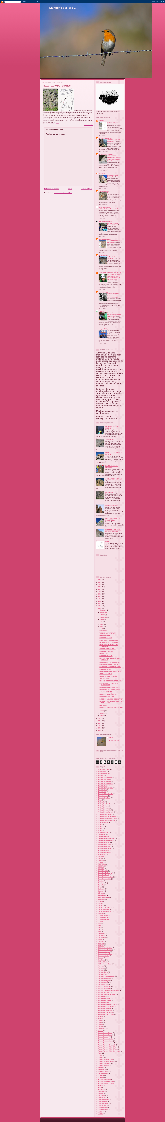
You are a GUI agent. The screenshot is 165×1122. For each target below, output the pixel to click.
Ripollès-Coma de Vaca (105, 1059)
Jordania (101, 933)
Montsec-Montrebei (104, 986)
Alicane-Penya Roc (104, 773)
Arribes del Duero (103, 832)
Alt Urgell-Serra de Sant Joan (107, 818)
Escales (100, 905)
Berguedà (101, 856)
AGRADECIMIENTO (105, 692)
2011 (100, 723)
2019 (100, 596)
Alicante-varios (103, 796)
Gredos (100, 921)
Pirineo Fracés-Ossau (105, 1035)
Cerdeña (101, 885)
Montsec (101, 970)
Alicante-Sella (102, 790)
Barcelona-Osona (103, 850)
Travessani (101, 1089)
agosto (102, 619)
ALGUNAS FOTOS (105, 669)
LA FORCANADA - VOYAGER (108, 642)
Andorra (100, 828)
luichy (111, 737)
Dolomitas (101, 899)
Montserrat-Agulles (104, 998)
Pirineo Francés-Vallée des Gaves (109, 1051)
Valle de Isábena (103, 1103)
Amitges (100, 826)
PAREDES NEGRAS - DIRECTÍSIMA (110, 671)
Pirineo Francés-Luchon (105, 1043)
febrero (102, 713)
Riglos (100, 1055)
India (99, 923)
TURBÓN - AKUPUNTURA (107, 633)
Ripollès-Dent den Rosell (106, 1061)
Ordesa (100, 1026)
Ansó (99, 830)
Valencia (100, 1093)
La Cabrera (101, 935)
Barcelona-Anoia (103, 836)
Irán (99, 925)
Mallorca (101, 946)
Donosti (100, 901)
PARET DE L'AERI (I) (105, 656)
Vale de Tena (102, 1091)
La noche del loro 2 (62, 7)
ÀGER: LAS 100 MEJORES (113, 479)
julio (101, 622)
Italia (99, 927)
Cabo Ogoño (102, 864)
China (100, 887)
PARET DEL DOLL (105, 635)
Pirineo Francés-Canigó (105, 1039)
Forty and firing (103, 329)
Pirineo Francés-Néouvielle (106, 1045)
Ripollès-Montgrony (104, 1063)
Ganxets (101, 120)
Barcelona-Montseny (104, 848)
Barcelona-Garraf (103, 842)
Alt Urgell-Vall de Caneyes (106, 820)
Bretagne (101, 860)
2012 (100, 721)
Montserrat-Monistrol (105, 1010)
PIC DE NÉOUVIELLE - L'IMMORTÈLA (112, 519)
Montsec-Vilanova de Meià (106, 994)
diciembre (103, 610)
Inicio (70, 189)
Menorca (101, 966)
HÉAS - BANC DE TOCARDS (108, 640)
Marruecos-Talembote (105, 954)
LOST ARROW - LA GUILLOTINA (109, 662)
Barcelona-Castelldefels (106, 840)
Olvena (100, 1020)
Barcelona (101, 834)
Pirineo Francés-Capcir (105, 1041)
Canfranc (101, 867)
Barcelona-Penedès (104, 852)
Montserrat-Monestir (104, 1008)
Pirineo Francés (88, 125)
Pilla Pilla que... (103, 292)
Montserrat (101, 996)
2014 (100, 608)
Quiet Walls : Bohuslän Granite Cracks (110, 208)
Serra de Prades (103, 1071)
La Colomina (102, 937)
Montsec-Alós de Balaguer (106, 976)
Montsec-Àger (102, 974)
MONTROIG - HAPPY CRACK (108, 664)
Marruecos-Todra (103, 956)
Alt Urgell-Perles (103, 808)
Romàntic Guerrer (104, 191)
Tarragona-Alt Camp (104, 1079)
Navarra (100, 1018)
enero (102, 715)
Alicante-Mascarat (104, 779)
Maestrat (101, 943)
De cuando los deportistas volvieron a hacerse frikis (114, 314)
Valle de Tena (102, 1105)
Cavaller (100, 881)
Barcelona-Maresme (104, 844)
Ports (100, 1053)
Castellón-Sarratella (104, 879)
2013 (100, 718)
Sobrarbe (101, 1075)
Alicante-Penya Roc (104, 781)
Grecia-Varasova (103, 919)
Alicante (100, 775)
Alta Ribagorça (103, 822)
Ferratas (101, 913)
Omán (100, 1022)
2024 (100, 584)
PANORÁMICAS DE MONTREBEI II (110, 687)
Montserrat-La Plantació (105, 1006)
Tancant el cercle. (112, 193)
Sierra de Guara (103, 1073)
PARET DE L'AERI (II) (106, 651)
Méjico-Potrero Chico (105, 964)
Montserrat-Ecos (103, 1002)
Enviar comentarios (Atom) (63, 193)
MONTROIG (103, 630)
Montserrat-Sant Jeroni (105, 1012)
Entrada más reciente (51, 189)
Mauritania (101, 960)
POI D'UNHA (103, 705)
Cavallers (101, 883)
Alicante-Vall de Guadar (105, 794)
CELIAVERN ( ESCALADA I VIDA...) (110, 272)
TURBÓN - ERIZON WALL (107, 648)
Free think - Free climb (106, 221)
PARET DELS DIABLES (106, 696)
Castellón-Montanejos (105, 873)
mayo (102, 626)
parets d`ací (102, 173)
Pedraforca (101, 1028)
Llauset (100, 941)
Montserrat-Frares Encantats (107, 1004)
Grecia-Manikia (103, 917)
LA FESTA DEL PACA (105, 138)
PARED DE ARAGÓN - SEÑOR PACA (111, 699)
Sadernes (101, 1067)
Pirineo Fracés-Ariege (105, 1033)
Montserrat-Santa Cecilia (106, 1014)
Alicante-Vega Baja (104, 798)
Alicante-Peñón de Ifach (105, 783)
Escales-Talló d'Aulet (104, 911)
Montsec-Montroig (104, 988)
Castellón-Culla (103, 871)
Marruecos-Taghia (104, 952)
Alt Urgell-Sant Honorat (105, 814)
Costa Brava (102, 895)
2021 (100, 591)
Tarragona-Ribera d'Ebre (106, 1083)
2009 (100, 728)
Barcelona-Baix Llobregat (106, 838)
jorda (99, 931)
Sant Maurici (102, 1069)
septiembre (103, 617)
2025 (100, 582)
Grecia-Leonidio (103, 915)
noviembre (103, 612)
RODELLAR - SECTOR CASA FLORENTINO (108, 684)
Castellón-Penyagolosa (105, 877)
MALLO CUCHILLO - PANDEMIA (111, 466)
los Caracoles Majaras (106, 154)
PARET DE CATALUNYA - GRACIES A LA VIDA (113, 530)
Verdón (100, 1113)
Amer (100, 824)
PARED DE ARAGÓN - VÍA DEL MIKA (111, 707)
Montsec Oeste (103, 972)
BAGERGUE (109, 492)
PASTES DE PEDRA (105, 239)
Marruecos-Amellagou (105, 948)
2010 (100, 725)
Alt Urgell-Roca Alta (104, 810)
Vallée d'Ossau (103, 1109)
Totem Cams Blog (104, 207)
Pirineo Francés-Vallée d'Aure (107, 1049)
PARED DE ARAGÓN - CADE (108, 694)
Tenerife (100, 1085)
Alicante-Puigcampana (105, 788)
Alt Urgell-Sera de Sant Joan (107, 816)
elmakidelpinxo (103, 255)
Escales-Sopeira (103, 909)
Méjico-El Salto (103, 962)
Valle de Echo (102, 1101)
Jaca (99, 929)
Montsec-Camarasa (104, 978)
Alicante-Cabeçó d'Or (105, 777)
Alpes (100, 800)
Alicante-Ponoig (103, 785)
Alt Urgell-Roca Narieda (105, 812)
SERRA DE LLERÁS (105, 674)
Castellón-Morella (103, 875)
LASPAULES (103, 653)
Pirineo (100, 1031)
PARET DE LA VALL (105, 637)
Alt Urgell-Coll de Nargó (105, 804)
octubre (102, 614)
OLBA (107, 541)
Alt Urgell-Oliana (103, 806)
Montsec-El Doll (103, 984)
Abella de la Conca (104, 769)
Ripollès (100, 1057)
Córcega (101, 893)
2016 (100, 603)
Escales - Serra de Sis (105, 907)
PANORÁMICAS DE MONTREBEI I (110, 689)
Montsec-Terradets (104, 992)
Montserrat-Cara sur (104, 1000)
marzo (102, 711)
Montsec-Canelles (104, 980)
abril (101, 629)
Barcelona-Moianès (104, 846)
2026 (100, 580)
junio (101, 624)
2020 (100, 594)
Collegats (101, 889)
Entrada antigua (86, 189)
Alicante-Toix (102, 792)
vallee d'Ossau (103, 1107)
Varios (100, 1111)
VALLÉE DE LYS (104, 678)
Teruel (100, 1087)
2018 (100, 598)
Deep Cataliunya (103, 897)
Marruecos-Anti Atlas (105, 950)
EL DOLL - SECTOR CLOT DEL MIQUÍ (111, 681)
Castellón (101, 869)
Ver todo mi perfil (114, 740)
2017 (100, 601)
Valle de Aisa (102, 1097)
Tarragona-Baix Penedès (106, 1081)
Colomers (101, 891)
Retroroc (101, 311)
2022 (100, 589)
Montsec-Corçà (103, 982)
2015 (100, 606)
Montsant (101, 968)
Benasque (101, 854)
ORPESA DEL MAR (111, 505)
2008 (100, 730)
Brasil (100, 858)
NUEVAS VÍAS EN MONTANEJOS (110, 667)
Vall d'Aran (101, 1095)
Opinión (100, 1024)
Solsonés (101, 1077)
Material (100, 958)
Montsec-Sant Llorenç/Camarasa (108, 990)
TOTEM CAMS (109, 439)
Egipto (100, 903)
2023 (100, 587)
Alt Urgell (101, 802)
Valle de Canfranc (103, 1099)
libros (100, 939)
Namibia (100, 1016)
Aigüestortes (102, 771)
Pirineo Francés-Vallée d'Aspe (107, 1047)
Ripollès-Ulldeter (103, 1065)
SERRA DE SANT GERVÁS (108, 676)
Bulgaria (100, 862)
